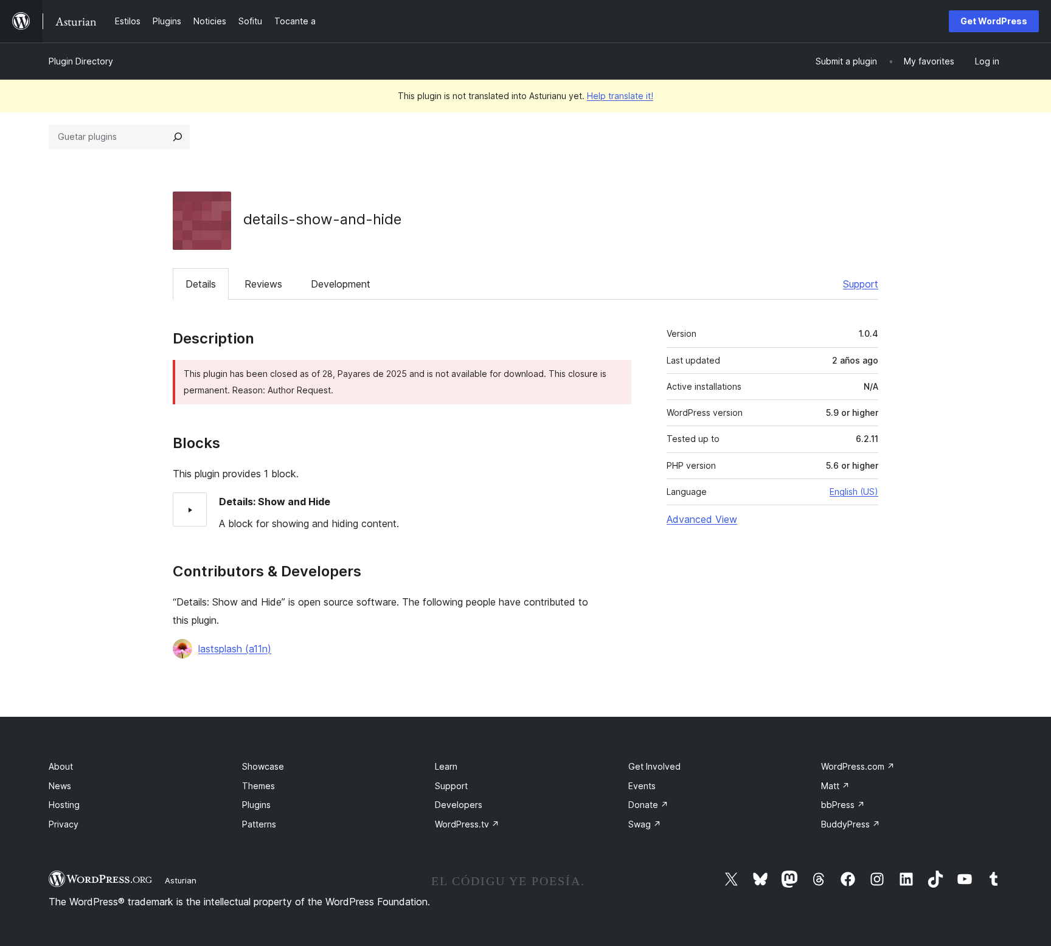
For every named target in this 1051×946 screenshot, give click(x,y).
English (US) (854, 491)
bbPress (843, 804)
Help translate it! (620, 96)
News (60, 786)
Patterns (259, 824)
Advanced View (702, 519)
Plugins (256, 804)
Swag (644, 824)
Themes (258, 786)
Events (642, 786)
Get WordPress (993, 21)
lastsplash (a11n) (234, 649)
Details (201, 284)
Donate (648, 804)
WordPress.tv (467, 824)
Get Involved (654, 766)
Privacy (63, 824)
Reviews (263, 284)
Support (860, 284)
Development (340, 284)
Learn (446, 766)
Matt (835, 786)
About (61, 766)
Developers (458, 804)
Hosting (64, 804)
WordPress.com (858, 766)
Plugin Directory (81, 61)
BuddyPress (850, 824)
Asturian (180, 880)
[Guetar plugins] (177, 137)
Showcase (263, 766)
